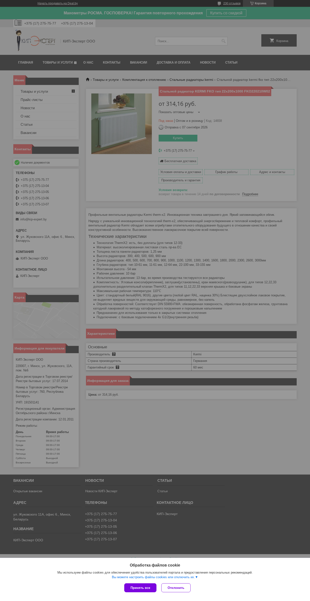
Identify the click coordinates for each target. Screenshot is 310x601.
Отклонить (176, 588)
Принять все (140, 588)
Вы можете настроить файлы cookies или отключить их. (153, 577)
